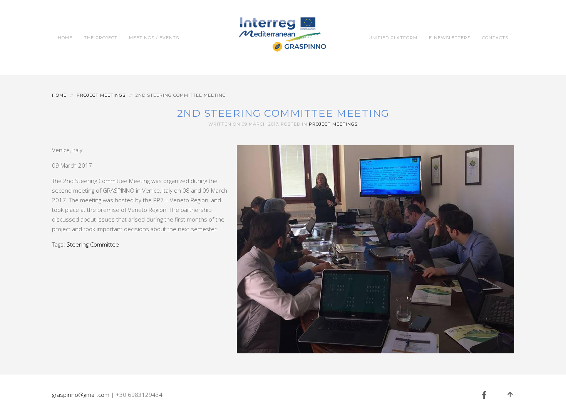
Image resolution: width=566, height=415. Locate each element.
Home (65, 37)
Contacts (495, 37)
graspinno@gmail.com (80, 394)
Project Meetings (101, 95)
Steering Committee (93, 244)
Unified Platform (392, 37)
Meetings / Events (154, 37)
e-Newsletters (450, 37)
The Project (100, 37)
